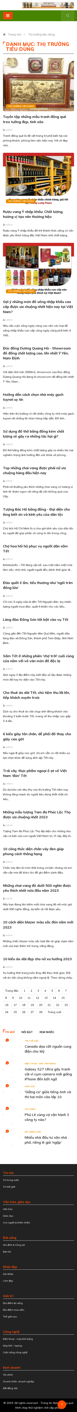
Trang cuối (54, 1012)
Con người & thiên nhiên (16, 1222)
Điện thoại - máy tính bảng (40, 1063)
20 (40, 1005)
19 (32, 1005)
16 (6, 1005)
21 (49, 1005)
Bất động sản (33, 1132)
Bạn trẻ (7, 1251)
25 (15, 1012)
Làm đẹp (8, 1280)
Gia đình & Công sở (14, 1244)
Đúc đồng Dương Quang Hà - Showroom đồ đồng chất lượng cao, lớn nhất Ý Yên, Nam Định (37, 353)
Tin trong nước (11, 1179)
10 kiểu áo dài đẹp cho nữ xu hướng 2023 (37, 959)
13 (46, 998)
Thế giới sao (10, 1316)
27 (32, 1012)
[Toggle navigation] (8, 15)
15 (63, 998)
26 (23, 1012)
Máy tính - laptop (12, 1345)
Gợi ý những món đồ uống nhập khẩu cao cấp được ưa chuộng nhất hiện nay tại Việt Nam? (38, 306)
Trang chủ (14, 34)
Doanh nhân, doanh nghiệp (18, 1381)
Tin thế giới (31, 1041)
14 (54, 998)
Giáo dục (30, 1086)
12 (37, 998)
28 (40, 1012)
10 (20, 998)
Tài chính (30, 1109)
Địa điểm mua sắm (13, 1309)
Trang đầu (11, 990)
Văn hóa (7, 1209)
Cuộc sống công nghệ (15, 1352)
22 (57, 1005)
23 (66, 1005)
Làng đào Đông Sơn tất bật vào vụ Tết (35, 619)
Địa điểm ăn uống (13, 1303)
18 (23, 1005)
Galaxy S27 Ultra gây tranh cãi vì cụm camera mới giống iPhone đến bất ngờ (48, 1074)
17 (15, 1005)
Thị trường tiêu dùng (41, 34)
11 (29, 998)
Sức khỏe (8, 1273)
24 (6, 1012)
